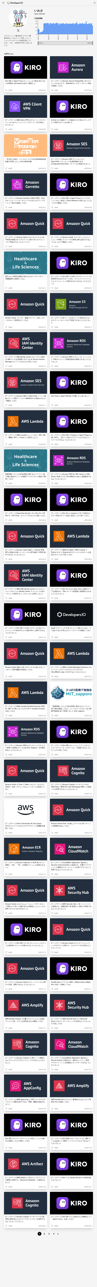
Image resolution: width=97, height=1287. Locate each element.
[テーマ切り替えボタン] (94, 2)
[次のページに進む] (58, 1233)
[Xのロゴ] (18, 30)
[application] (63, 35)
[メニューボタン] (3, 2)
